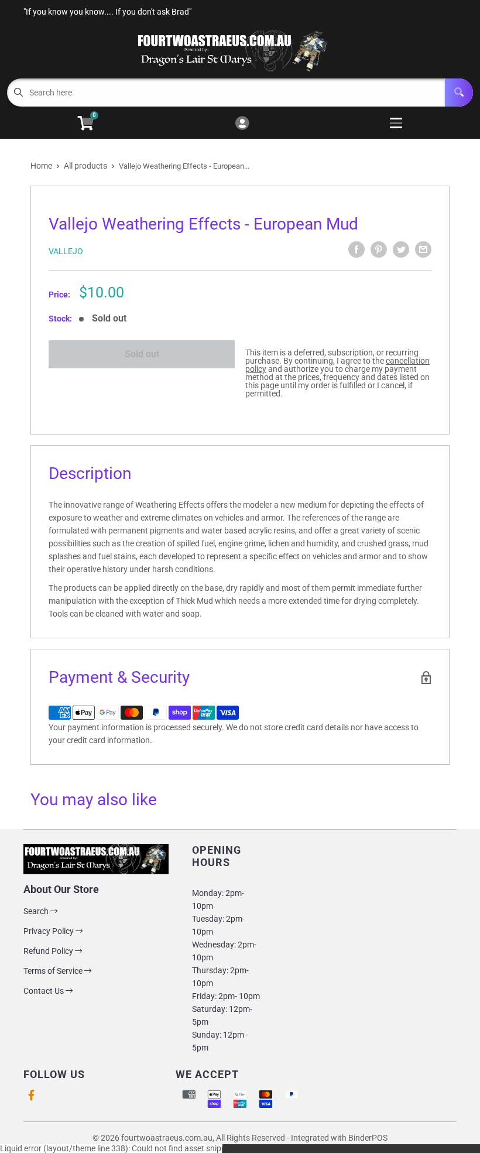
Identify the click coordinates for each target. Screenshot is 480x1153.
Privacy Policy (49, 931)
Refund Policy (49, 951)
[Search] (459, 92)
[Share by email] (423, 249)
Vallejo (66, 251)
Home (41, 165)
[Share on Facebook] (356, 249)
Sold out (142, 354)
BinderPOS (368, 1137)
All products (85, 165)
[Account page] (242, 124)
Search (36, 911)
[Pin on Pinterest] (379, 249)
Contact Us (44, 990)
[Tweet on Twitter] (401, 249)
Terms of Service (53, 971)
